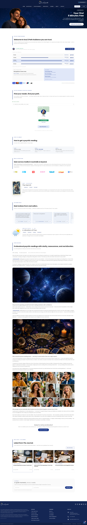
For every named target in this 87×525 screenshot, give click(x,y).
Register (77, 6)
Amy (24, 221)
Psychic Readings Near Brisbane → (75, 24)
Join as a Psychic (52, 518)
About (57, 6)
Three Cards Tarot (34, 511)
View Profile (43, 122)
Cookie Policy (74, 523)
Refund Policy (84, 523)
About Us (50, 511)
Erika (41, 221)
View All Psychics (43, 126)
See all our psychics (43, 429)
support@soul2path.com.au (74, 519)
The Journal (51, 513)
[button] (84, 522)
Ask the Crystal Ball (34, 514)
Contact (62, 6)
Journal (52, 6)
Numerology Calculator (35, 520)
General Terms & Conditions (67, 523)
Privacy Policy (79, 523)
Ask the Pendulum (34, 516)
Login (84, 6)
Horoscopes (45, 6)
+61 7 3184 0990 (40, 149)
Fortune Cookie (34, 513)
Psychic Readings (37, 6)
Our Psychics (29, 6)
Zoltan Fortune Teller (35, 518)
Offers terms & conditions (48, 79)
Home (24, 6)
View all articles (70, 447)
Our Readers (51, 514)
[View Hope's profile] (43, 111)
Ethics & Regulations (52, 516)
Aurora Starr (60, 221)
